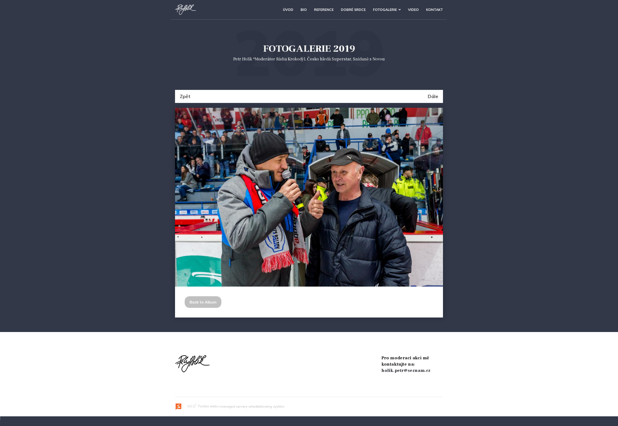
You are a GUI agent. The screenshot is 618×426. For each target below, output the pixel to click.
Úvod (288, 9)
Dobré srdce (353, 9)
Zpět (185, 96)
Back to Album (203, 302)
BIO (304, 9)
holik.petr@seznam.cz (406, 370)
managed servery (233, 406)
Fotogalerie (385, 9)
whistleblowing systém (266, 406)
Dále (433, 96)
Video (413, 9)
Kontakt (434, 9)
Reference (324, 9)
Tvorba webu (207, 406)
